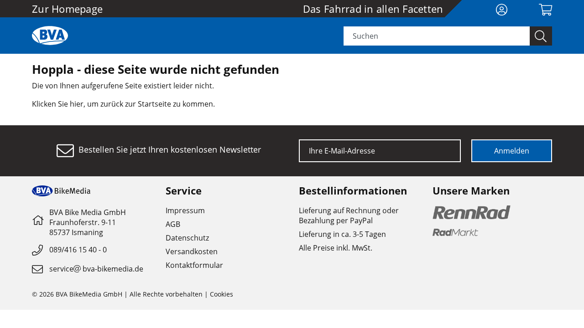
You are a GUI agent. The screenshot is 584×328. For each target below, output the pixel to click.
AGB (173, 224)
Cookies (221, 294)
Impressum (185, 210)
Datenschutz (187, 238)
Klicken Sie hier (57, 104)
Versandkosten (192, 251)
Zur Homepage (67, 8)
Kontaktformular (194, 265)
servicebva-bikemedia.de (96, 269)
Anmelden (511, 151)
